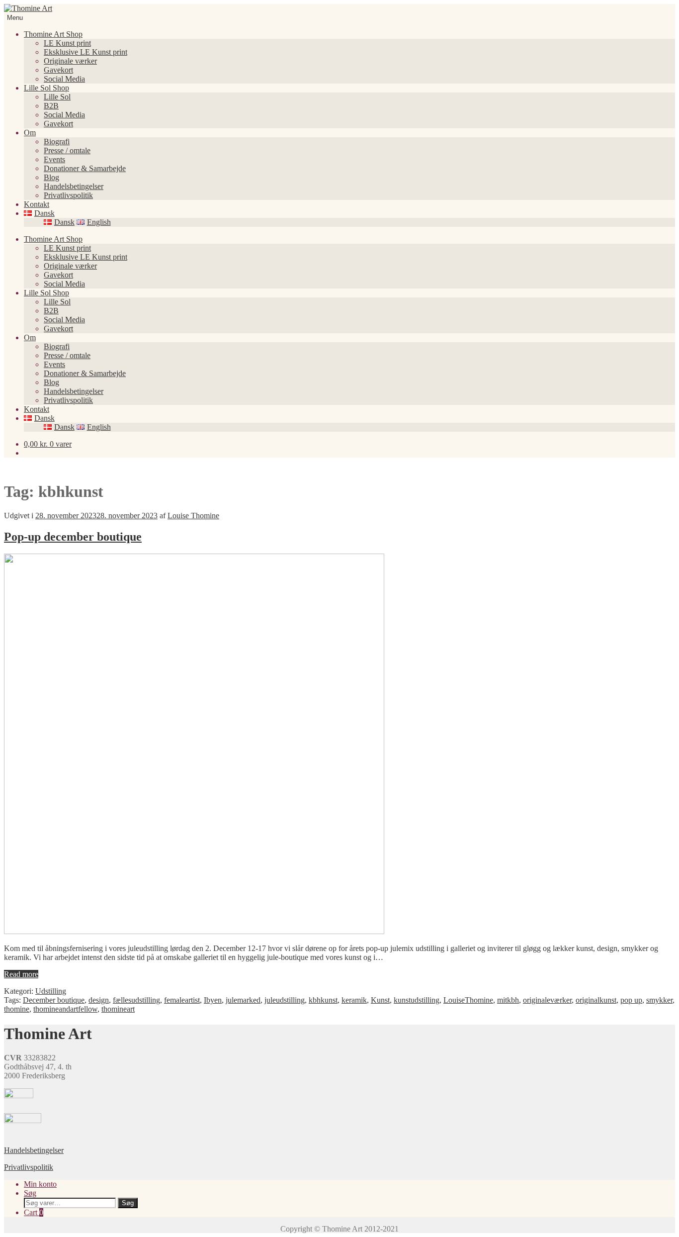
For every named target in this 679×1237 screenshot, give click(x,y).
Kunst (380, 1000)
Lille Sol (57, 97)
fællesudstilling (136, 1000)
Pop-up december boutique (73, 536)
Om (30, 132)
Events (54, 159)
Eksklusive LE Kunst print (85, 52)
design (98, 1000)
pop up (631, 1000)
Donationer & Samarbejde (85, 168)
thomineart (118, 1009)
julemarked (243, 1000)
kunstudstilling (416, 1000)
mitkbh (508, 1000)
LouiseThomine (468, 1000)
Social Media (64, 79)
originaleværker (547, 1000)
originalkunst (596, 1000)
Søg (30, 1193)
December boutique (54, 1000)
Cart (33, 1212)
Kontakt (36, 204)
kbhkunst (323, 1000)
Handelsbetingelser (73, 186)
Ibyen (213, 1000)
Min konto (40, 1184)
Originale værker (70, 61)
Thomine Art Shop (53, 34)
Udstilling (50, 991)
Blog (51, 177)
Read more (21, 974)
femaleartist (182, 1000)
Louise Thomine (193, 515)
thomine (16, 1009)
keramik (354, 1000)
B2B (51, 105)
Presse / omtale (67, 150)
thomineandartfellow (65, 1009)
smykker (659, 1000)
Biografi (57, 141)
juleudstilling (284, 1000)
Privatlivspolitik (68, 195)
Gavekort (58, 70)
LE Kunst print (67, 43)
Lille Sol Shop (46, 88)
